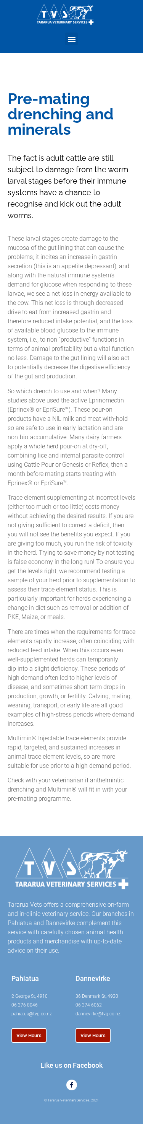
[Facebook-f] (71, 1085)
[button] (71, 39)
